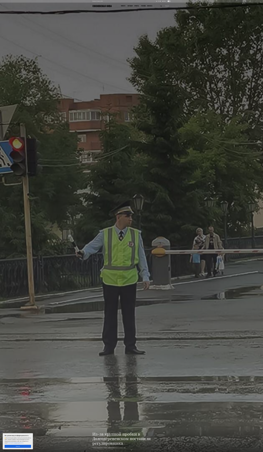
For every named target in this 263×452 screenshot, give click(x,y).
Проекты (136, 6)
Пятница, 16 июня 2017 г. (97, 447)
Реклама (143, 6)
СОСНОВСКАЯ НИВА (102, 6)
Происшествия (111, 447)
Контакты (149, 6)
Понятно (18, 446)
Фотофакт (130, 6)
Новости (123, 6)
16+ (167, 6)
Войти (164, 1)
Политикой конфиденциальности (15, 443)
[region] (18, 441)
